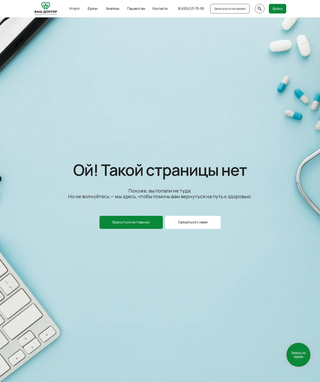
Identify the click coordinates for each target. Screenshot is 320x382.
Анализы (112, 8)
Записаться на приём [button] (230, 9)
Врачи (93, 8)
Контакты (160, 8)
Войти (278, 8)
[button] (193, 222)
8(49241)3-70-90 (191, 8)
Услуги (74, 8)
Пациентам (136, 8)
